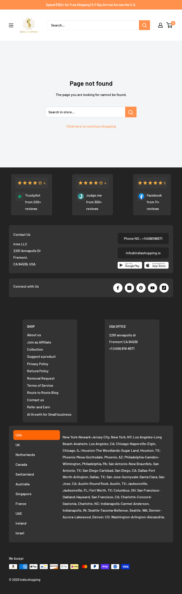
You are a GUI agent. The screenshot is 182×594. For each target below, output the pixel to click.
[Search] (144, 25)
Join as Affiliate (39, 342)
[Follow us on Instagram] (129, 288)
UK (18, 445)
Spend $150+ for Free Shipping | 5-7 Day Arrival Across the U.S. (91, 5)
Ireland (21, 523)
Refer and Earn (38, 407)
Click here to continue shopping (91, 126)
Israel (20, 533)
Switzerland (25, 474)
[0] (169, 25)
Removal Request (41, 378)
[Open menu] (11, 25)
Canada (21, 464)
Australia (23, 484)
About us (34, 335)
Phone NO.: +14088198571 (143, 238)
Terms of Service (40, 385)
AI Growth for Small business (49, 414)
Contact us (35, 400)
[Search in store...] (130, 112)
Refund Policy (38, 371)
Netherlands (25, 454)
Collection (35, 349)
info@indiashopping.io (143, 253)
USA (19, 435)
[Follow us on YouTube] (152, 288)
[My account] (160, 25)
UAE (19, 513)
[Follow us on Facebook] (118, 288)
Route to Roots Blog (42, 392)
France (21, 503)
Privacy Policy (37, 364)
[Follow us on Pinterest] (141, 288)
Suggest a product (41, 356)
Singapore (24, 494)
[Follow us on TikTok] (164, 288)
